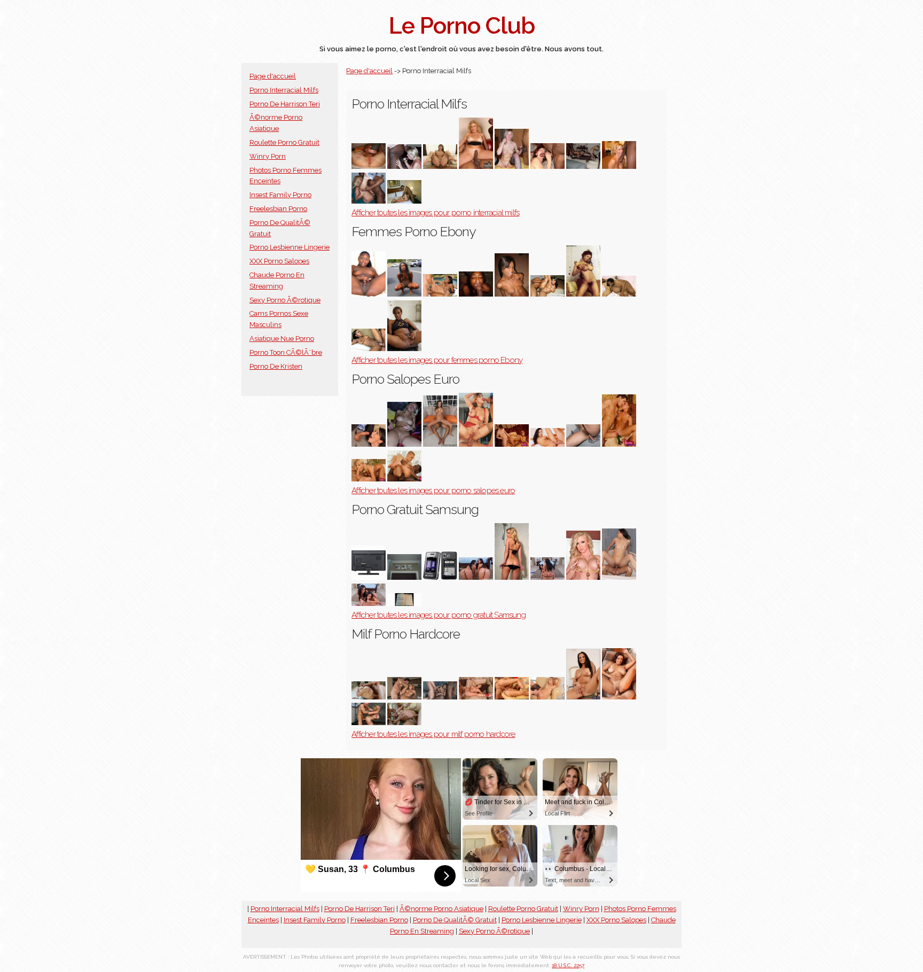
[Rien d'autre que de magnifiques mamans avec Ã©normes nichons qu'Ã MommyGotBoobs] (512, 697)
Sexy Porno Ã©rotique (284, 300)
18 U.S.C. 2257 (568, 965)
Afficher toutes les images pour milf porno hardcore (433, 734)
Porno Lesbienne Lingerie (289, 247)
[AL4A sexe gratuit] (583, 444)
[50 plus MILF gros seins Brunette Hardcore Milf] (619, 697)
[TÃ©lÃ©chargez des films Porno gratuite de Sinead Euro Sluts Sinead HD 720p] (404, 479)
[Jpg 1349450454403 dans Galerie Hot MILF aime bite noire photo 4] (547, 166)
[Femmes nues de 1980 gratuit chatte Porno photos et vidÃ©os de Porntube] (583, 577)
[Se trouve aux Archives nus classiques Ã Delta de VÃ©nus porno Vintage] (583, 294)
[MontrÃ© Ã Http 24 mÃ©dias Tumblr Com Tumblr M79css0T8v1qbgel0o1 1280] (512, 166)
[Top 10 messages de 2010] (404, 577)
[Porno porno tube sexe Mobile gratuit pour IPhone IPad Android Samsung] (619, 577)
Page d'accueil (272, 76)
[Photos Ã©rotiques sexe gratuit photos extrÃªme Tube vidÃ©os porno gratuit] (440, 577)
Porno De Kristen (275, 366)
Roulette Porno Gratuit (284, 142)
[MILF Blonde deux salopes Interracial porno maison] (583, 166)
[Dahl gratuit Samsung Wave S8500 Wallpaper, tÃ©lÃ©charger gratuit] (512, 577)
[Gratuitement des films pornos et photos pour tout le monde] (404, 444)
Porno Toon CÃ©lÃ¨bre (285, 352)
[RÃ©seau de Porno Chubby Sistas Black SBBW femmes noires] (619, 294)
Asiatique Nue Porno (281, 339)
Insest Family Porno (280, 195)
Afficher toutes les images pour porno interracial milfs (435, 212)
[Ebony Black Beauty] (368, 294)
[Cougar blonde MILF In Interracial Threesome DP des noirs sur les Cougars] (476, 166)
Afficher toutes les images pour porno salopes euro (433, 490)
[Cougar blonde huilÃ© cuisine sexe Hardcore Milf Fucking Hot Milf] (404, 697)
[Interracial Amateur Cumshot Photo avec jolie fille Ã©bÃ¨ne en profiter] (512, 294)
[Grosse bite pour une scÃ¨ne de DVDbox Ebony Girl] (368, 349)
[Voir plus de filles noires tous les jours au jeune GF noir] (547, 294)
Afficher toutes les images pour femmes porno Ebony (436, 360)
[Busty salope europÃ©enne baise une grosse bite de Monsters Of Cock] (440, 444)
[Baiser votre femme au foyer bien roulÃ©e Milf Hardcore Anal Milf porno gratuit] (583, 697)
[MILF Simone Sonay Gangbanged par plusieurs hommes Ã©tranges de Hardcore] (404, 723)
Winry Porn (267, 156)
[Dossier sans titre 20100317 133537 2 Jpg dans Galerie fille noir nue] (404, 294)
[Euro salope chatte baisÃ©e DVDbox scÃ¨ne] (547, 444)
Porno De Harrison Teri (284, 104)
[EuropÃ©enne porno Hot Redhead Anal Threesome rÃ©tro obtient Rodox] (476, 444)
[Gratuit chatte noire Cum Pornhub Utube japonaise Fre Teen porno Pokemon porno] (368, 577)
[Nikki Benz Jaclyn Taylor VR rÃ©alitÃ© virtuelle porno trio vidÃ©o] (547, 577)
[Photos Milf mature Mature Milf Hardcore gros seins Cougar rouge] (476, 697)
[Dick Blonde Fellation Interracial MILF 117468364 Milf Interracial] (619, 166)
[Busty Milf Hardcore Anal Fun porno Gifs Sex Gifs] (368, 697)
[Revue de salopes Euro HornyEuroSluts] (368, 444)
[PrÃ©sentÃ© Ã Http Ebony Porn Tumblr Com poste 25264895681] (404, 349)
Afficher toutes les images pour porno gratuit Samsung (438, 615)
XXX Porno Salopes (279, 261)
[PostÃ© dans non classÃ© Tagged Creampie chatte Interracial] (368, 166)
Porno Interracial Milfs (283, 90)
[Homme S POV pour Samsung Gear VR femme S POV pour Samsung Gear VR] (476, 577)
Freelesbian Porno (278, 209)
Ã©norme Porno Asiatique (441, 909)
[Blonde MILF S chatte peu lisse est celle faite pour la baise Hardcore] (547, 697)
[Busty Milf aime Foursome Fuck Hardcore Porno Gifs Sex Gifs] (440, 697)
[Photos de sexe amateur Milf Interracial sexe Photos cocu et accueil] (404, 201)
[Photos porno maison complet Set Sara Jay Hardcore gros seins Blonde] (368, 723)
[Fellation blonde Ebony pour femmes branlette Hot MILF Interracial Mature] (404, 166)
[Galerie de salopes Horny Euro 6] (512, 444)
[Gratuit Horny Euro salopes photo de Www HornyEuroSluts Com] (619, 444)
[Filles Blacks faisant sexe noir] (476, 294)
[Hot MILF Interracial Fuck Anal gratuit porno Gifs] (440, 166)
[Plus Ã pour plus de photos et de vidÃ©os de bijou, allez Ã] (368, 479)
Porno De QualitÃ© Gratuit (455, 920)
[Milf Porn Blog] (368, 201)
